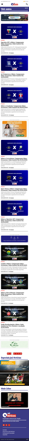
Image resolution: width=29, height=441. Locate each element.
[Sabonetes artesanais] (14, 347)
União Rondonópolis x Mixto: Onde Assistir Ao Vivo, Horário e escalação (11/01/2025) (13, 326)
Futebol (3, 40)
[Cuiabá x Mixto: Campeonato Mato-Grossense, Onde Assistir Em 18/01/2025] (14, 260)
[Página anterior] (10, 354)
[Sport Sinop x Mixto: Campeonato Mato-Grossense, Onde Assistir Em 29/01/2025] (14, 185)
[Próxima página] (19, 354)
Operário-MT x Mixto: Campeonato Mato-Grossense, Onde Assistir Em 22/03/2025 (12, 44)
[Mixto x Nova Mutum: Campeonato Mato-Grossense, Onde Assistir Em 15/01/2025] (14, 289)
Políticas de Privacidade (8, 433)
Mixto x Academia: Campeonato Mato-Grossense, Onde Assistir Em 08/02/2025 (14, 106)
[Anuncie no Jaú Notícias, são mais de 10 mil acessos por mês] (14, 242)
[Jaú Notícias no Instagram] (4, 425)
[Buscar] (26, 4)
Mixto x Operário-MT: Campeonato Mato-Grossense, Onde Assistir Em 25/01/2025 (12, 220)
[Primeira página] (8, 354)
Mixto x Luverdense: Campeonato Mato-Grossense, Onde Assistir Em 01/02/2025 (14, 159)
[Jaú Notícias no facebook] (6, 425)
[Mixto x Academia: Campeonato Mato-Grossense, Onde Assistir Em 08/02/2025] (14, 102)
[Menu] (2, 4)
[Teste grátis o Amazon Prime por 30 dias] (14, 20)
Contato (5, 430)
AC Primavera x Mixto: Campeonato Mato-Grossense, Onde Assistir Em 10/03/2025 (12, 75)
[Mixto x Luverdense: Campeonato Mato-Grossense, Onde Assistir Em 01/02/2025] (14, 154)
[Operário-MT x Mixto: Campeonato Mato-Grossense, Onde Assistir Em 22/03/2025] (14, 38)
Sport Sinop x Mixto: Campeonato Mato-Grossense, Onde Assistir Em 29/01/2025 (14, 189)
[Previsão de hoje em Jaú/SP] (14, 372)
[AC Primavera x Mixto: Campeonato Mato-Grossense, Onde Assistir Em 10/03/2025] (14, 70)
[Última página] (21, 354)
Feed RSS (5, 434)
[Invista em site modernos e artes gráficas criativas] (14, 136)
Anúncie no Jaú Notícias (9, 431)
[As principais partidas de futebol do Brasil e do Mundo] (14, 385)
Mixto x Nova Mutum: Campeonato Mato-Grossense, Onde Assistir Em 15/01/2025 (12, 294)
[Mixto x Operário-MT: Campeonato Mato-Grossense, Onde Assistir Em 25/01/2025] (14, 215)
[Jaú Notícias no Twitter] (9, 425)
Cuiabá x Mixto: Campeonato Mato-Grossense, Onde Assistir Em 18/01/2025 (14, 264)
